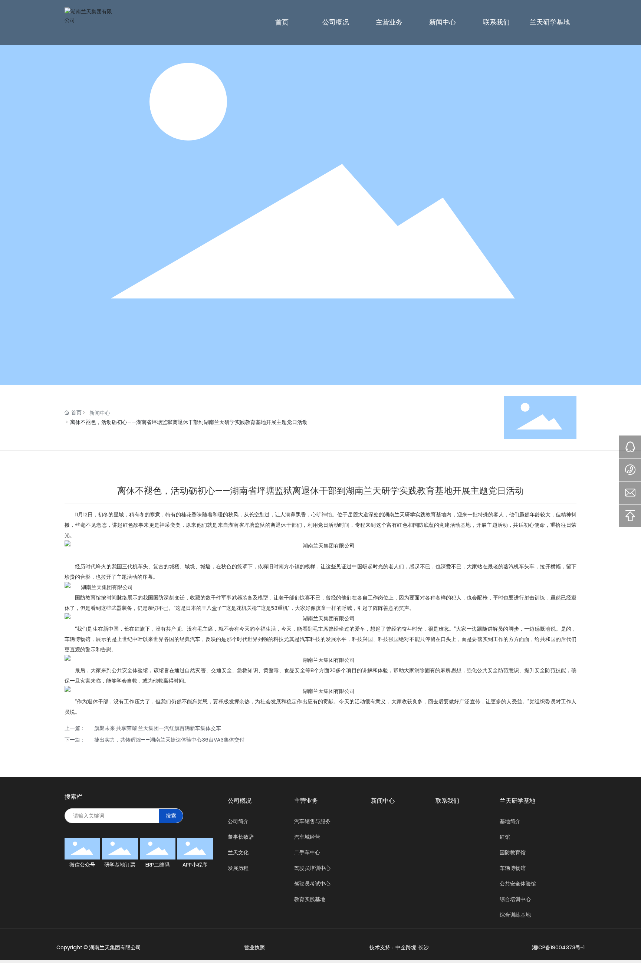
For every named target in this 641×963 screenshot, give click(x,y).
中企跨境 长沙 (412, 947)
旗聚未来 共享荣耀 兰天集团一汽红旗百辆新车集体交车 (157, 728)
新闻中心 (99, 413)
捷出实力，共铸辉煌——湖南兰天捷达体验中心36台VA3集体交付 (169, 739)
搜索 (171, 815)
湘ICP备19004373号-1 (558, 947)
